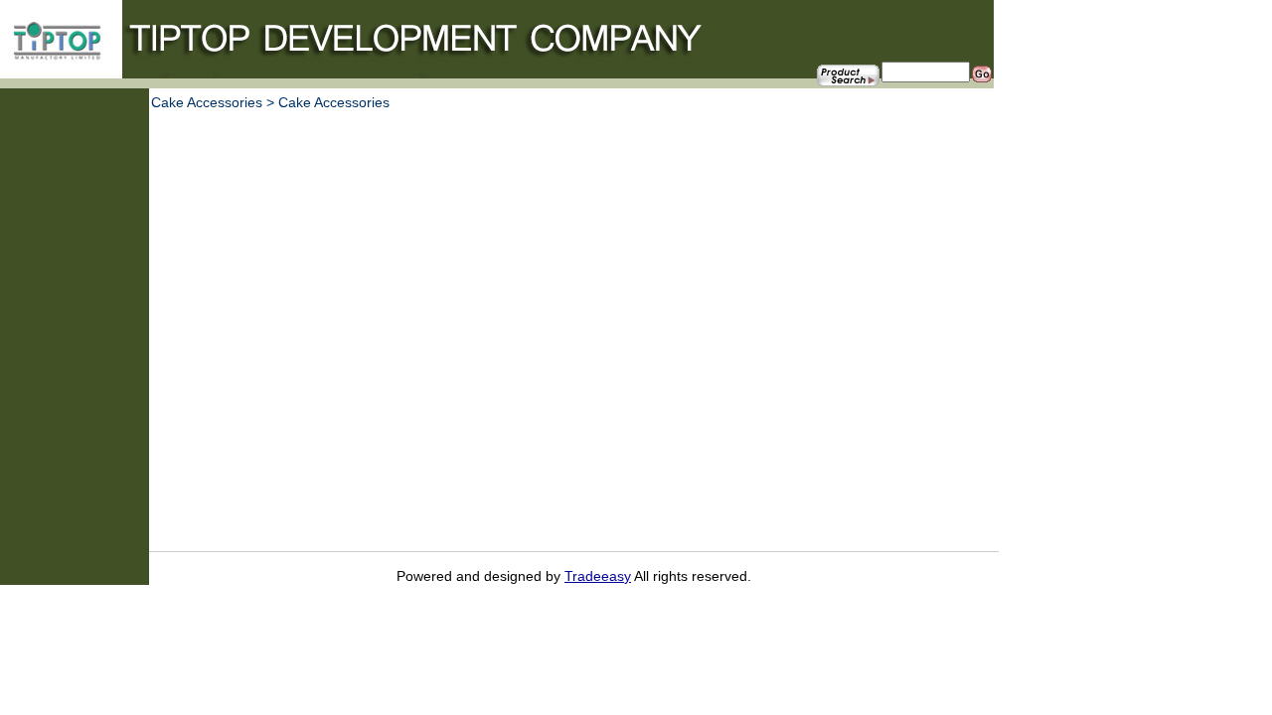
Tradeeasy (597, 576)
